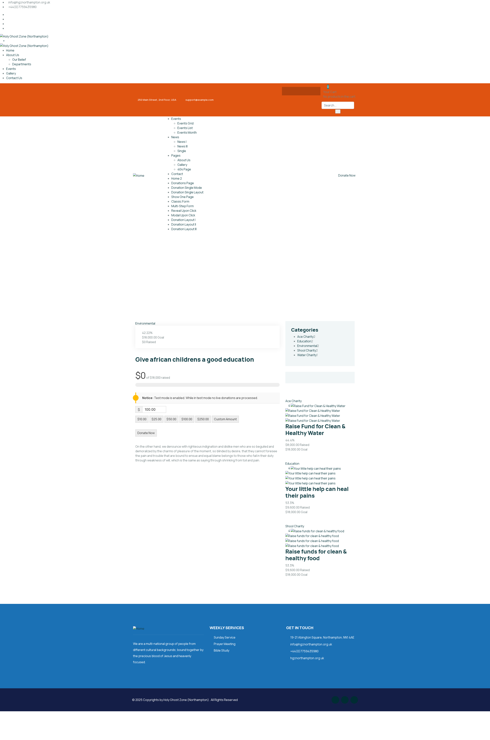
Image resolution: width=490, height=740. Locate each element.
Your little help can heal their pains (317, 492)
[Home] (138, 175)
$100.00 (186, 419)
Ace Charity (305, 336)
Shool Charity (306, 350)
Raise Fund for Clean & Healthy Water (315, 429)
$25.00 (156, 419)
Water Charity (307, 355)
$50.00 (171, 419)
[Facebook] (290, 91)
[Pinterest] (312, 91)
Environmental (145, 323)
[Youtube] (354, 700)
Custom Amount (225, 419)
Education (304, 341)
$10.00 (141, 419)
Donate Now (346, 175)
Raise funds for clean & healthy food (316, 555)
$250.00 (203, 419)
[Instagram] (305, 91)
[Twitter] (297, 91)
